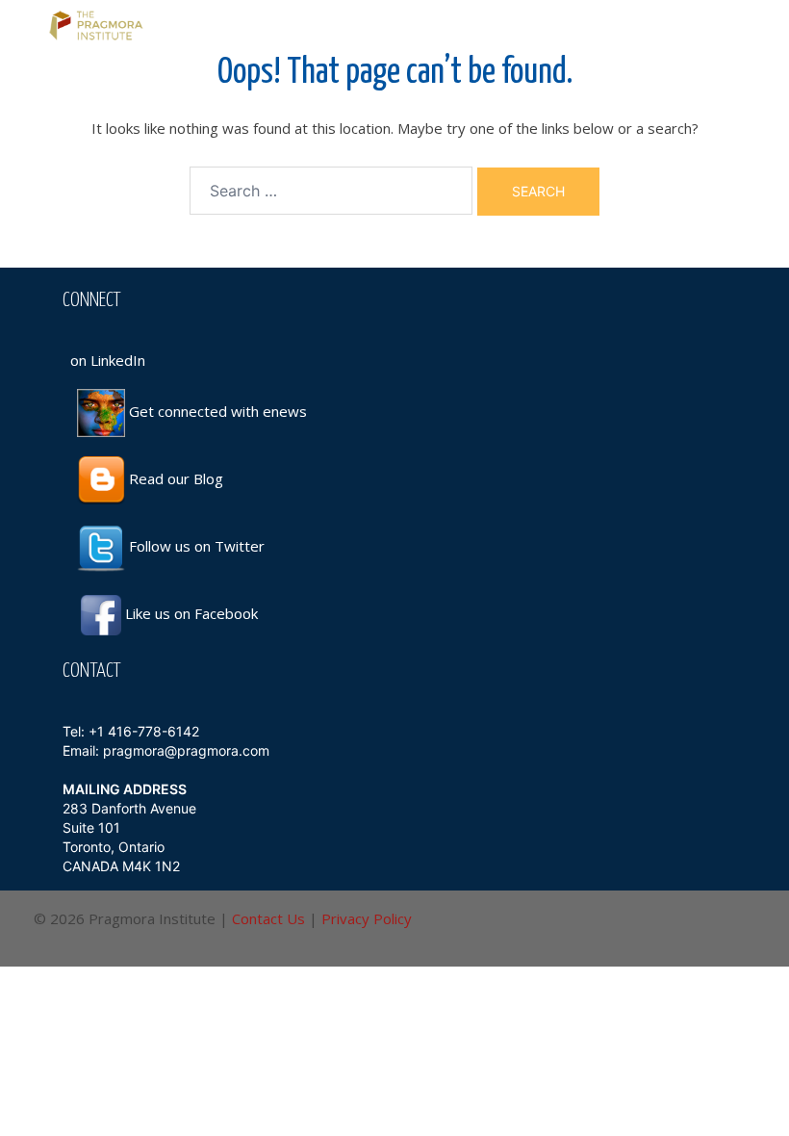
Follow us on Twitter (195, 545)
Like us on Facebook (191, 613)
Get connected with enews (216, 411)
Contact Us (268, 918)
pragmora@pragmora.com (186, 750)
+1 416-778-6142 (144, 731)
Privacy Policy (366, 918)
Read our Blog (174, 478)
